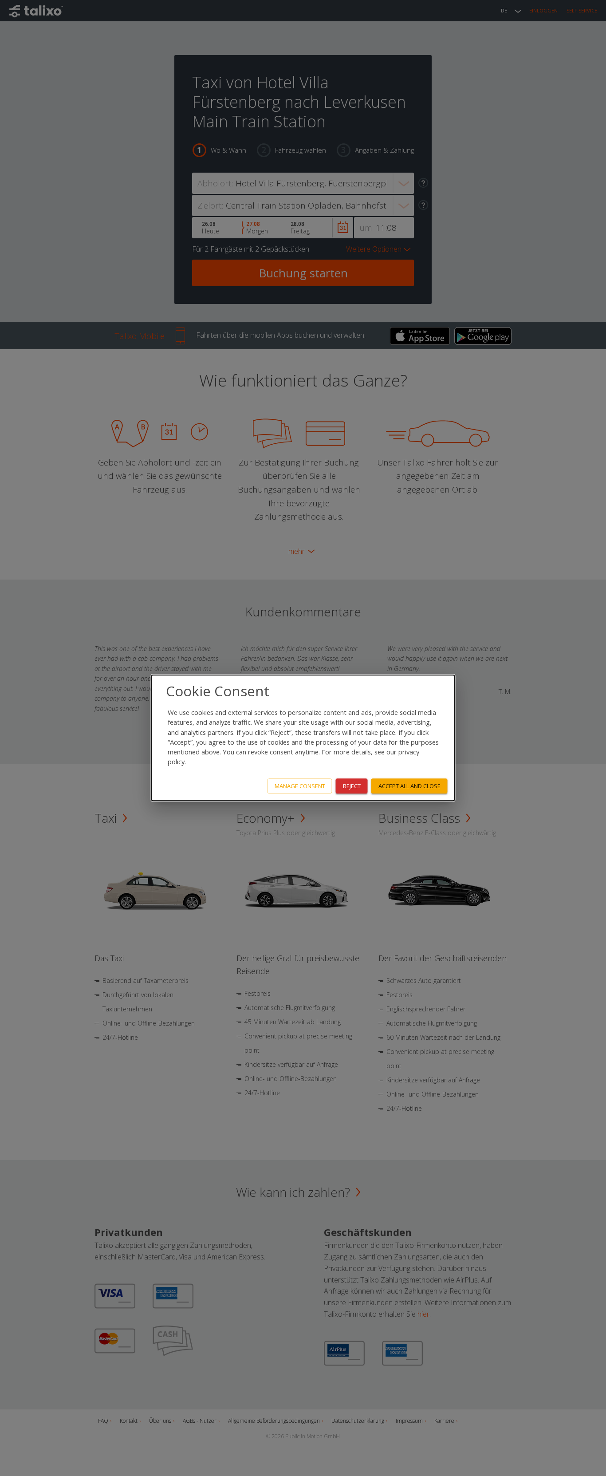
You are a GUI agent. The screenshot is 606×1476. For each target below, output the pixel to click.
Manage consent (300, 786)
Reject (352, 786)
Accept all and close (409, 786)
